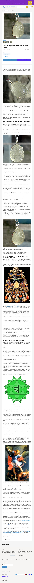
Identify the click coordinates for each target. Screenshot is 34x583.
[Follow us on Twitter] (3, 574)
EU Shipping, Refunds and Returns (23, 552)
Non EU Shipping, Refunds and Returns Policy (25, 551)
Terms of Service (21, 555)
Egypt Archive (21, 305)
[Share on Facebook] (25, 49)
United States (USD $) (5, 571)
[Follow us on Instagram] (5, 574)
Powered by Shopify (4, 580)
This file (6, 305)
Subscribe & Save (30, 3)
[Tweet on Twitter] (28, 49)
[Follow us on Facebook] (2, 574)
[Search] (27, 7)
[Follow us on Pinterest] (7, 574)
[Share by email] (30, 49)
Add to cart (9, 59)
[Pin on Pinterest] (27, 49)
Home (2, 10)
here (18, 306)
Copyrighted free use (9, 306)
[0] (32, 7)
